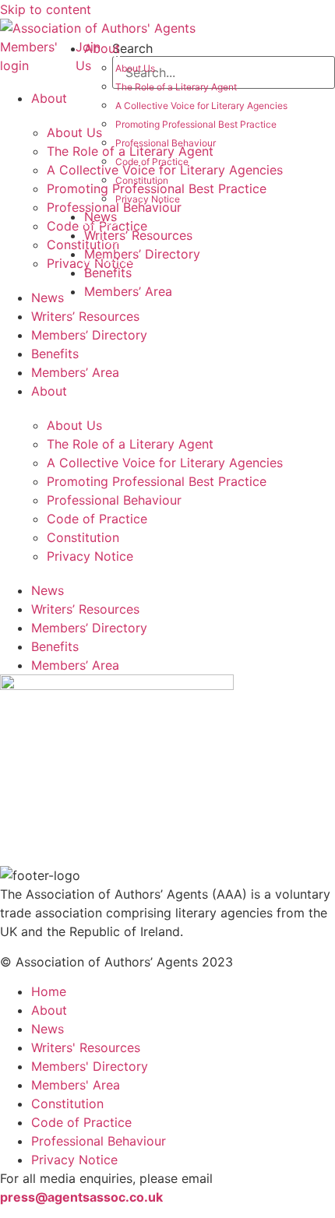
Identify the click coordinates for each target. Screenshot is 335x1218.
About (102, 48)
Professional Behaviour (165, 143)
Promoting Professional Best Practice (196, 124)
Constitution (141, 180)
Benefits (108, 272)
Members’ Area (128, 291)
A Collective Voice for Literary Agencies (201, 105)
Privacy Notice (147, 199)
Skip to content (45, 9)
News (100, 216)
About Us (135, 68)
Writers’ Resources (138, 235)
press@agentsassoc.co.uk (81, 1197)
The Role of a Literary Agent (176, 87)
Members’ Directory (142, 254)
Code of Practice (152, 161)
